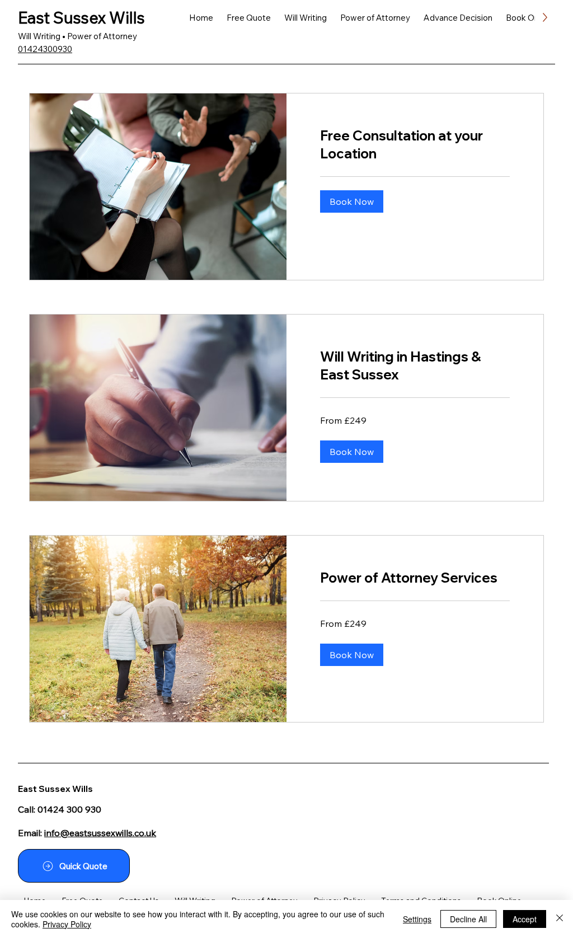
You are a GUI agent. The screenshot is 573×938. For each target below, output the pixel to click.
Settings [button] (417, 919)
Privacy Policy (67, 924)
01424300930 (45, 49)
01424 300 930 (69, 809)
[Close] (559, 919)
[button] (351, 201)
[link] (415, 145)
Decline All (468, 919)
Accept (525, 919)
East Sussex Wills (81, 17)
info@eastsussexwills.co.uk (100, 832)
